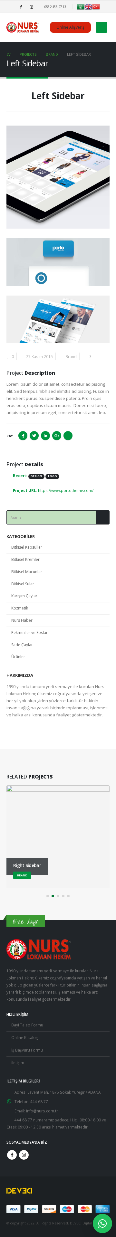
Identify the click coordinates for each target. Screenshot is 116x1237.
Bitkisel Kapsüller (26, 547)
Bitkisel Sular (22, 584)
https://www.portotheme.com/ (65, 490)
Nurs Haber (22, 620)
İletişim (17, 1062)
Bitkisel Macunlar (26, 571)
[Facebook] (20, 6)
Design (36, 476)
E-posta (67, 435)
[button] (47, 896)
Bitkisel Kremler (25, 559)
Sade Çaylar (22, 644)
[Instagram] (31, 6)
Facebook (22, 435)
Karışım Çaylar (24, 596)
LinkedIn (45, 435)
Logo (52, 476)
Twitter (34, 435)
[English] (88, 6)
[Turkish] (96, 6)
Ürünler (18, 656)
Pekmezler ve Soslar (29, 632)
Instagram (24, 1155)
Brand (71, 356)
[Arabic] (80, 6)
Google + (56, 435)
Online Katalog (24, 1037)
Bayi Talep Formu (27, 1024)
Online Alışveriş (70, 27)
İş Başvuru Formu (27, 1050)
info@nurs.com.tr (42, 1110)
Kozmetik (19, 608)
